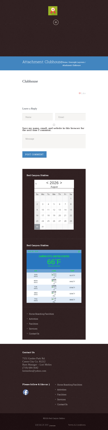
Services (33, 328)
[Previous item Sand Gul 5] (38, 74)
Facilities (33, 323)
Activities (33, 318)
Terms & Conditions (77, 425)
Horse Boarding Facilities (41, 314)
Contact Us (34, 333)
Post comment (34, 154)
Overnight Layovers (77, 62)
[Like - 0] (80, 93)
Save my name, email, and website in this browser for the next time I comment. (53, 129)
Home (64, 62)
